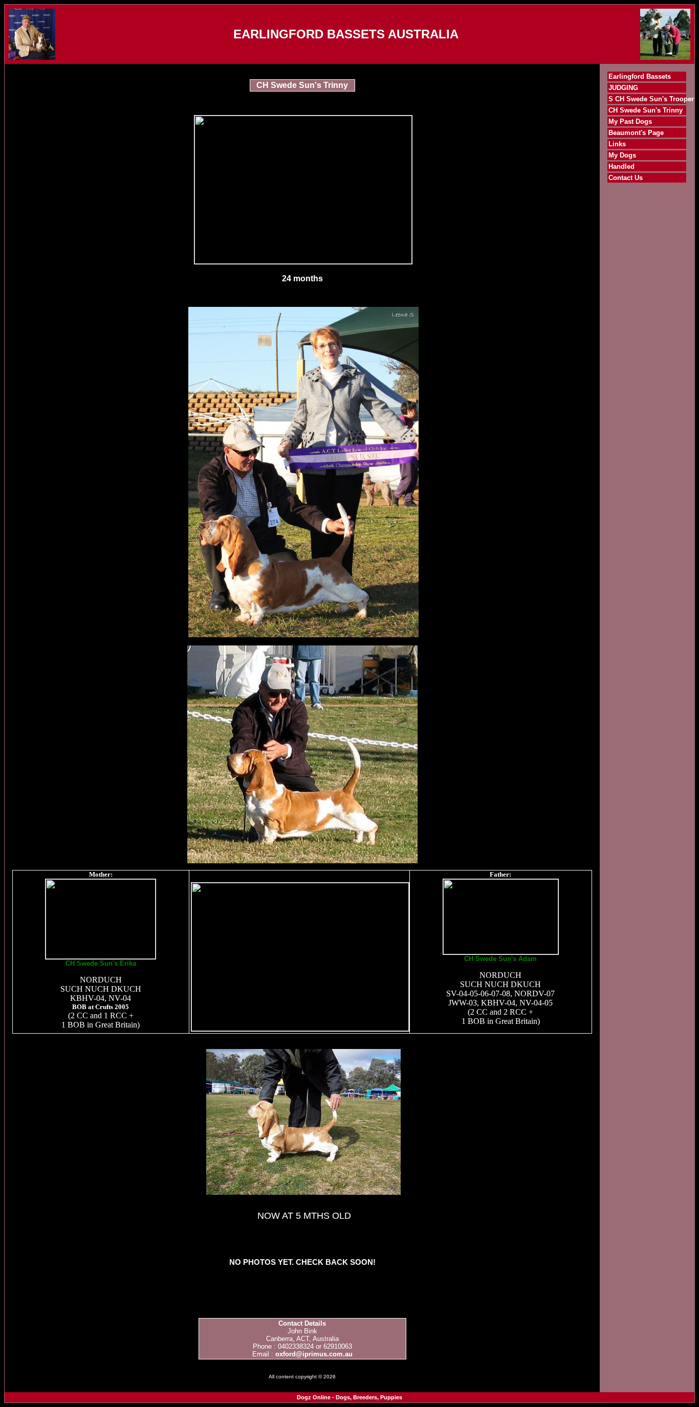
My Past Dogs (630, 121)
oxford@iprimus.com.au (314, 1354)
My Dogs (622, 155)
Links (617, 144)
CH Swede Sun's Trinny (645, 110)
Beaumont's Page (636, 133)
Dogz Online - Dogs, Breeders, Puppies (349, 1397)
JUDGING (623, 88)
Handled (621, 166)
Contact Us (625, 178)
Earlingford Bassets (639, 76)
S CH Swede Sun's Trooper (651, 99)
